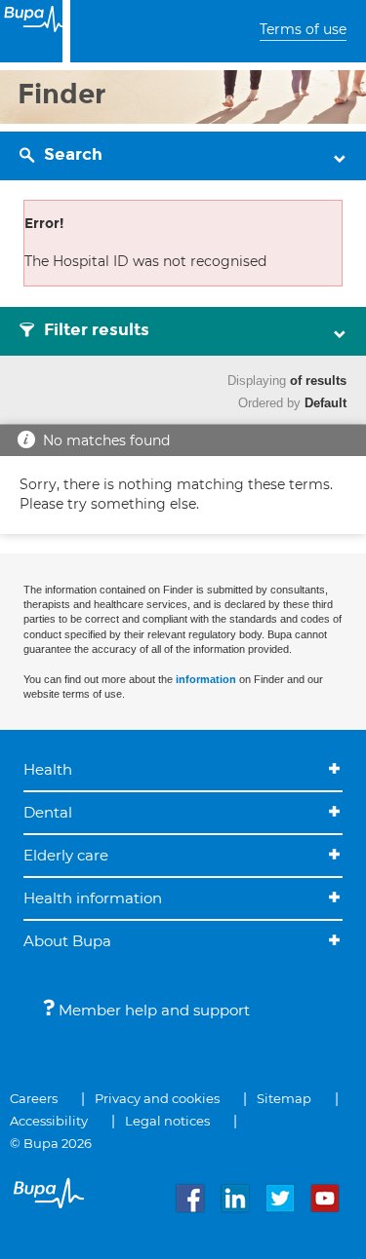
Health (47, 769)
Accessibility (49, 1120)
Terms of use (303, 29)
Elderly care (65, 855)
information (206, 679)
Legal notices (167, 1120)
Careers (34, 1098)
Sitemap (284, 1098)
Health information (92, 898)
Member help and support (152, 1010)
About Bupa (67, 941)
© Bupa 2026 (51, 1143)
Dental (47, 812)
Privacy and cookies (157, 1098)
